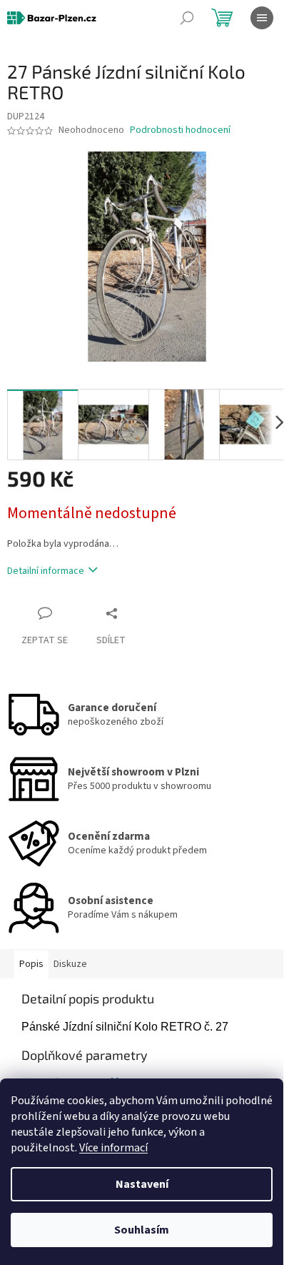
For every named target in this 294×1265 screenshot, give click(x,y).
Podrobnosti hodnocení (180, 130)
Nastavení (142, 1184)
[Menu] (262, 18)
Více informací (113, 1148)
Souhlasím (141, 1230)
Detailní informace (45, 571)
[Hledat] (187, 18)
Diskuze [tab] (70, 964)
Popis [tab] (31, 964)
